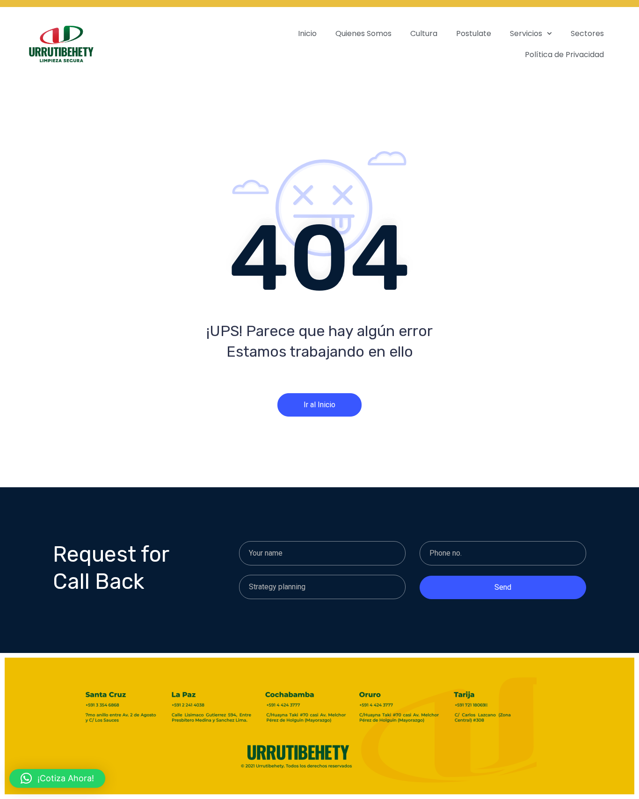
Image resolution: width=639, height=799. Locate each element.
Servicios (526, 33)
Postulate (473, 33)
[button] (57, 778)
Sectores (587, 33)
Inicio (307, 33)
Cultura (423, 33)
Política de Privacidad (564, 54)
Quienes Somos (363, 33)
